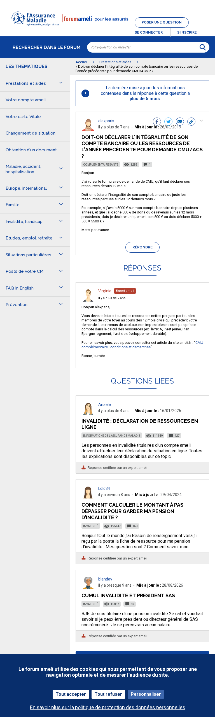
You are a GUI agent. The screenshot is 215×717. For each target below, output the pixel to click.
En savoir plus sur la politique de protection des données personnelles (107, 707)
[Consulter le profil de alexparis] (88, 129)
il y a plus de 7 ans (111, 298)
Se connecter (149, 32)
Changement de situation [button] (30, 133)
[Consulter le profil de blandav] (88, 587)
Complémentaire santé (100, 164)
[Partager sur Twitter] (168, 122)
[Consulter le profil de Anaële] (88, 413)
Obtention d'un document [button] (31, 149)
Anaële (104, 404)
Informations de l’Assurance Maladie (111, 435)
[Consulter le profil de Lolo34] (88, 497)
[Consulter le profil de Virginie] (88, 300)
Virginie (104, 291)
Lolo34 (104, 488)
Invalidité (90, 526)
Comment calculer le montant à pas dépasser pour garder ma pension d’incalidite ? (132, 511)
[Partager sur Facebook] (157, 122)
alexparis (106, 121)
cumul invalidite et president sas (128, 595)
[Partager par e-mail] (180, 122)
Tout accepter (71, 694)
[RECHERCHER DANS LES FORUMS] (202, 47)
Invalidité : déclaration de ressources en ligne (139, 424)
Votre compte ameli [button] (26, 99)
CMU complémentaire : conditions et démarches (142, 344)
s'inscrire (187, 32)
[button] (107, 29)
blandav (105, 579)
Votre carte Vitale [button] (23, 116)
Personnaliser (146, 694)
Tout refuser (108, 694)
